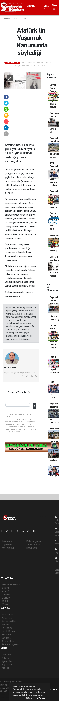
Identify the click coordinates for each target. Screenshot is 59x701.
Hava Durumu (8, 615)
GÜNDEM (6, 594)
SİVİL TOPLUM (20, 19)
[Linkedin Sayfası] (24, 531)
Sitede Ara (6, 655)
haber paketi (6, 694)
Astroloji (5, 668)
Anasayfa (6, 19)
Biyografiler (7, 661)
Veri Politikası (8, 548)
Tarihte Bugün (8, 631)
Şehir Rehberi (8, 641)
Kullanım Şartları (33, 541)
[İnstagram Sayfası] (13, 531)
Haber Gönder (32, 548)
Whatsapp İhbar (33, 544)
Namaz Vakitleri (9, 621)
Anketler (5, 658)
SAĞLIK (5, 601)
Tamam (42, 698)
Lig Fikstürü (7, 628)
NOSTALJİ (6, 588)
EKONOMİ (6, 598)
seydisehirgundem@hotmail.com (19, 372)
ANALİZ (5, 591)
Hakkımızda (7, 541)
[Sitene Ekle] (40, 531)
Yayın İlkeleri (7, 544)
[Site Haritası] (35, 531)
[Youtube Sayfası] (19, 531)
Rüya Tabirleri (8, 664)
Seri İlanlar (6, 638)
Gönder (35, 406)
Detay (30, 698)
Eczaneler (6, 624)
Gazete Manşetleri (10, 644)
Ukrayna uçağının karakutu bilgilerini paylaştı (54, 453)
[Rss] (29, 531)
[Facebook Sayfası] (3, 531)
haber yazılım (6, 697)
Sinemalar (6, 634)
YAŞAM (5, 604)
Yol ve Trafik (7, 618)
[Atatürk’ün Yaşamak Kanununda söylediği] (22, 80)
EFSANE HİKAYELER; (33, 7)
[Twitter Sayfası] (8, 531)
